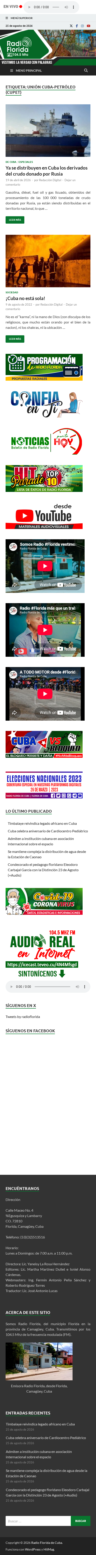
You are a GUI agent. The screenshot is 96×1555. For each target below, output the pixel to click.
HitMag (49, 1549)
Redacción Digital (50, 180)
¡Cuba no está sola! (25, 298)
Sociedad (12, 292)
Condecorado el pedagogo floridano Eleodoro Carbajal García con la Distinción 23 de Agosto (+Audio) (43, 869)
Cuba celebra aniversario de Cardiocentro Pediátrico (48, 831)
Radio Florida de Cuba (46, 1543)
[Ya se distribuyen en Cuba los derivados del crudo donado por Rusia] (48, 132)
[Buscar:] (48, 1521)
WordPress (33, 1549)
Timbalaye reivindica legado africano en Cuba (42, 823)
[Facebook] (77, 26)
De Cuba (11, 162)
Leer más (13, 218)
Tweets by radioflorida (23, 1016)
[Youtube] (89, 26)
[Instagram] (82, 26)
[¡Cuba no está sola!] (48, 263)
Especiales (26, 162)
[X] (71, 26)
